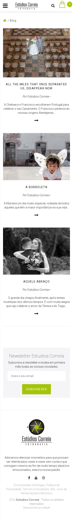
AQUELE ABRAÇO (36, 281)
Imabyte (46, 507)
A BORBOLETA (36, 187)
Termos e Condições (36, 489)
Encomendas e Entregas (29, 485)
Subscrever (36, 389)
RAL (53, 489)
